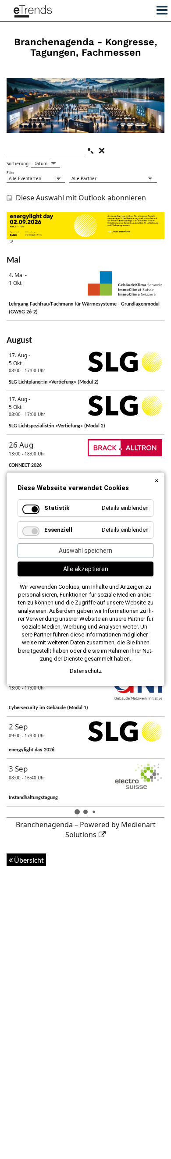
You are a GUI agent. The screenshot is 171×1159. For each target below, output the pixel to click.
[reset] (101, 150)
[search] (90, 150)
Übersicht (28, 860)
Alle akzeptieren (85, 568)
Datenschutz (86, 671)
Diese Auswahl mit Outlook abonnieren (81, 198)
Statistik (56, 508)
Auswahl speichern (85, 550)
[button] (159, 8)
